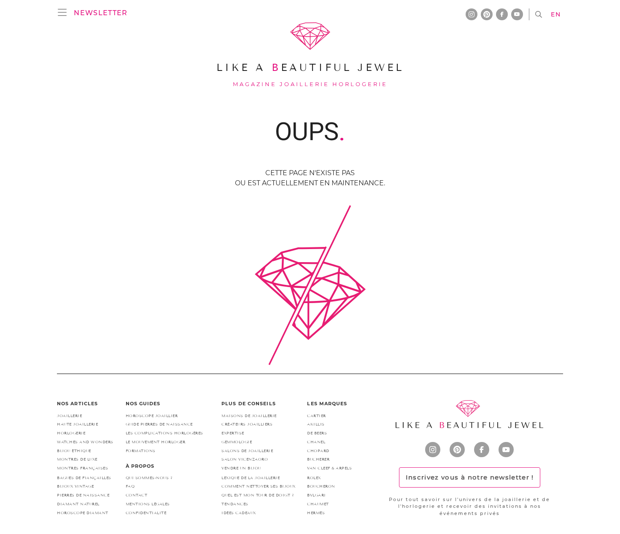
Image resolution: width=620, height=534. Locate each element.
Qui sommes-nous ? (149, 477)
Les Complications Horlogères (164, 433)
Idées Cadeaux (238, 512)
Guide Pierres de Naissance (159, 424)
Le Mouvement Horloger (156, 442)
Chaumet (318, 504)
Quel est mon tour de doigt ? (257, 495)
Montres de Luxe (77, 459)
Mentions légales (148, 504)
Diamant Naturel (78, 504)
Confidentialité (146, 512)
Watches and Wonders (85, 442)
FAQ (130, 486)
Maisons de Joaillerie (249, 415)
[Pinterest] (457, 449)
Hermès (316, 512)
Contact (137, 495)
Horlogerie (71, 433)
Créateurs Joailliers (246, 424)
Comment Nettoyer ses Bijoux (258, 486)
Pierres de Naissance (83, 495)
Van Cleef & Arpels (329, 468)
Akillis (316, 424)
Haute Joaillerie (77, 424)
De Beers (317, 433)
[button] (100, 13)
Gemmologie (236, 442)
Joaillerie (69, 415)
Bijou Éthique (74, 450)
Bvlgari (316, 495)
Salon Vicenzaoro (244, 459)
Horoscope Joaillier (152, 415)
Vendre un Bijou (241, 468)
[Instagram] (432, 449)
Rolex (314, 477)
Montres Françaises (82, 468)
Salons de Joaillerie (247, 450)
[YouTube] (506, 449)
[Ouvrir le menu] (64, 12)
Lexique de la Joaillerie (250, 477)
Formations (141, 450)
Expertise (232, 433)
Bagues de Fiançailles (84, 477)
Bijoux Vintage (75, 486)
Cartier (316, 415)
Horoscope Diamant (82, 512)
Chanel (316, 442)
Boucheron (321, 486)
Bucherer (318, 459)
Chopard (318, 450)
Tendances (234, 504)
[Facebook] (481, 449)
